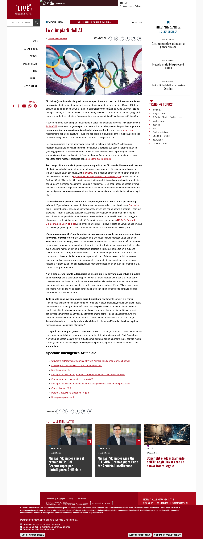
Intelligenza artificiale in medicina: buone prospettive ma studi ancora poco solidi (90, 384)
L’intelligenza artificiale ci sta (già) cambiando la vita (76, 365)
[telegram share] (121, 38)
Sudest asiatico (160, 132)
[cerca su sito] (36, 22)
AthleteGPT (51, 126)
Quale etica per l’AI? (61, 388)
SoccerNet (134, 205)
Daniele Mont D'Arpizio (57, 39)
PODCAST (34, 56)
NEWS (35, 41)
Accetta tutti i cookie (139, 535)
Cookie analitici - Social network (38, 529)
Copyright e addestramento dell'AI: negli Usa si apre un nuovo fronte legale (166, 461)
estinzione (158, 140)
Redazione (50, 499)
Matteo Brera (159, 121)
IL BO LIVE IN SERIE (30, 48)
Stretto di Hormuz (161, 136)
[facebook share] (127, 38)
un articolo (127, 130)
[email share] (139, 38)
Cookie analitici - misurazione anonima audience (46, 527)
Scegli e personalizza (33, 535)
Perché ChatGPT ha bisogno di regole (70, 393)
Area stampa (81, 499)
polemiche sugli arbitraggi (98, 159)
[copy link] (109, 38)
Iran (154, 128)
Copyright (61, 499)
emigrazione (159, 113)
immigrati (157, 110)
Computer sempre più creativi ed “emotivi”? (72, 379)
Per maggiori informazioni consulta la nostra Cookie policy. (49, 520)
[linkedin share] (133, 38)
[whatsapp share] (115, 38)
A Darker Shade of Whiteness (167, 117)
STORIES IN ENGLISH (29, 63)
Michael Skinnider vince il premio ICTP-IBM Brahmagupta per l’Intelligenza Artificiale (66, 463)
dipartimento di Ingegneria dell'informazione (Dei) (97, 176)
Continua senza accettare (167, 535)
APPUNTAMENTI (31, 86)
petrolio (156, 125)
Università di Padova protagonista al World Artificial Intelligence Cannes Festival (90, 361)
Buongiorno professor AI (63, 397)
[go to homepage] (23, 9)
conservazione (160, 143)
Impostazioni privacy (102, 503)
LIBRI (35, 71)
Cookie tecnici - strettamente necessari (41, 524)
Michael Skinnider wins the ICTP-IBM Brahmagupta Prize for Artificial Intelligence (118, 461)
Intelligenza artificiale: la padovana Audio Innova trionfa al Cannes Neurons (88, 374)
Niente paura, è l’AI (60, 370)
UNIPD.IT (34, 78)
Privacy (70, 499)
